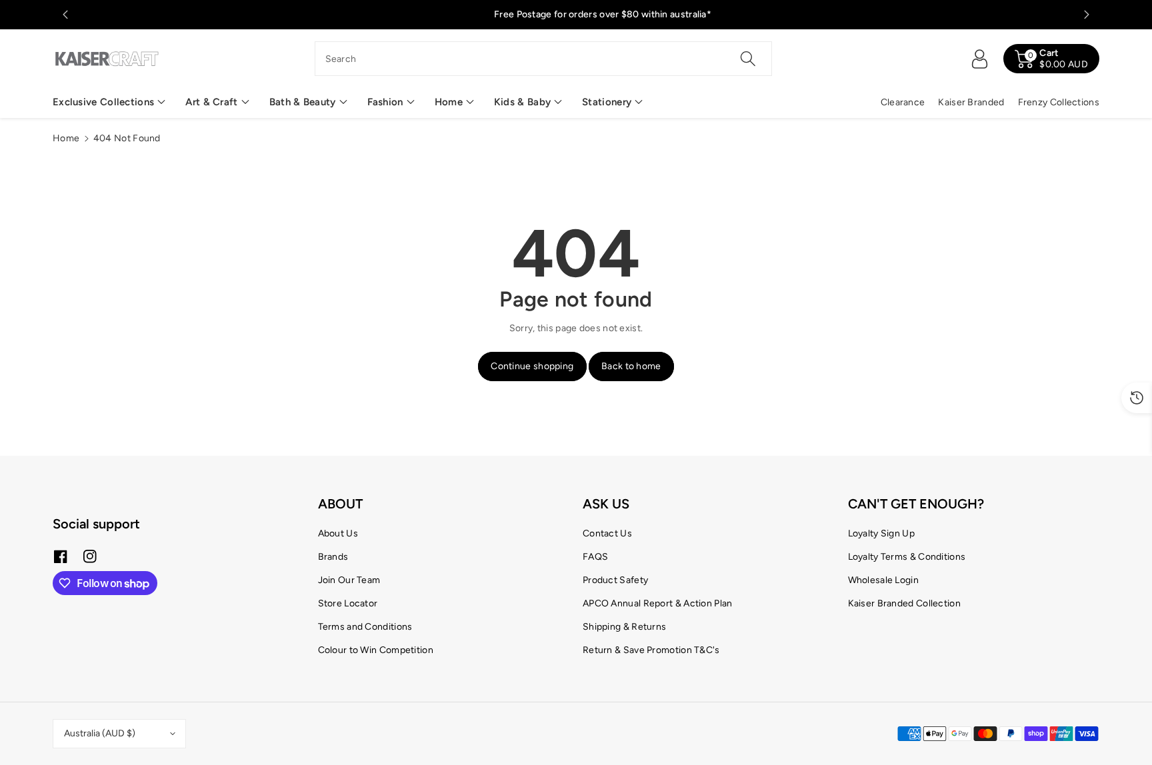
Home (449, 102)
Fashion (385, 102)
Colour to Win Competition (376, 650)
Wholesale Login (883, 580)
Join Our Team (349, 580)
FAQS (595, 556)
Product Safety (615, 580)
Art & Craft (211, 102)
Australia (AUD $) (99, 733)
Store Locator (348, 603)
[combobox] (543, 58)
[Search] (748, 58)
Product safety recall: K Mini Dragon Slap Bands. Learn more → (271, 14)
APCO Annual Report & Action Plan (658, 603)
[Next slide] (1086, 14)
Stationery (606, 102)
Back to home (631, 366)
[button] (109, 102)
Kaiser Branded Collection (904, 603)
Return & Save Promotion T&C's (651, 650)
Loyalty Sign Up (881, 533)
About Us (338, 533)
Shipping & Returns (624, 626)
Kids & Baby (522, 102)
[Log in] (979, 58)
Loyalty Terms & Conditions (907, 556)
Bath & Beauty (302, 102)
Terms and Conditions (365, 626)
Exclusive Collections (103, 102)
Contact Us (607, 533)
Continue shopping (532, 366)
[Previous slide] (65, 14)
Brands (333, 556)
